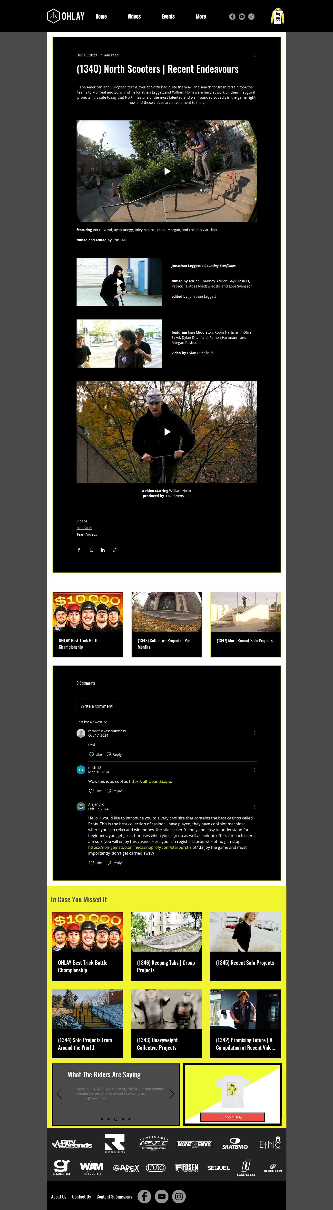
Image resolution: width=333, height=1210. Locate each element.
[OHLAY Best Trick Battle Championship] (88, 612)
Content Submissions (114, 1196)
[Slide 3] (115, 1119)
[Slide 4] (123, 1119)
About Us (60, 1196)
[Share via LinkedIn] (102, 550)
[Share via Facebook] (79, 550)
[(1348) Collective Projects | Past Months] (167, 612)
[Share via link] (114, 550)
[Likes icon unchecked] (91, 754)
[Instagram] (251, 16)
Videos (82, 521)
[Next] (171, 1094)
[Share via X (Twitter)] (90, 550)
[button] (200, 16)
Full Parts (84, 527)
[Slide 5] (129, 1119)
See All (275, 583)
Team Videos (87, 534)
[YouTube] (242, 16)
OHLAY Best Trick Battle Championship (79, 643)
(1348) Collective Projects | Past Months (165, 643)
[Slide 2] (108, 1119)
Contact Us (82, 1196)
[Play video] (167, 171)
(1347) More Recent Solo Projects (245, 640)
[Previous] (59, 1094)
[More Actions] (254, 733)
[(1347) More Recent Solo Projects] (246, 612)
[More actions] (254, 55)
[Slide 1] (102, 1119)
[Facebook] (232, 16)
